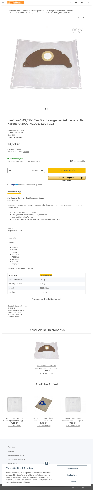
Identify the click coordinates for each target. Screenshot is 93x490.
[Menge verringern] (10, 170)
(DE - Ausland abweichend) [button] (32, 161)
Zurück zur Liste (14, 11)
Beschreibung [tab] (14, 192)
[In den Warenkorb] (9, 25)
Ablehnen (72, 482)
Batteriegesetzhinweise (16, 459)
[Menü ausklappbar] (3, 1)
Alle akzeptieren (72, 468)
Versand (26, 152)
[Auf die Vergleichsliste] (74, 30)
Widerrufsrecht (13, 463)
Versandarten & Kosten (16, 455)
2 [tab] (47, 109)
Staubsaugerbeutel (46, 275)
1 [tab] (45, 109)
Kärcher (19, 137)
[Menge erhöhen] (42, 170)
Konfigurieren (72, 475)
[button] (70, 2)
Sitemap (10, 451)
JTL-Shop (81, 487)
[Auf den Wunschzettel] (80, 30)
